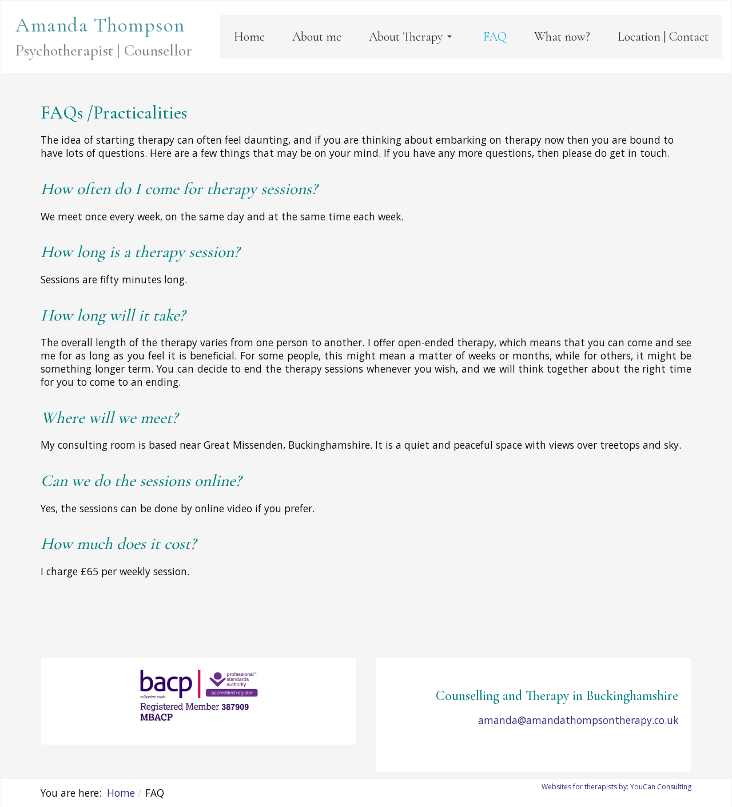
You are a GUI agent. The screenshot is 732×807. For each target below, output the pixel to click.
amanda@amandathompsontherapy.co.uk (578, 720)
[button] (412, 36)
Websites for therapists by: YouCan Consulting (616, 787)
